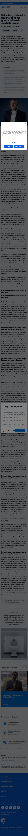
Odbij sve (8, 146)
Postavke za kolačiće (13, 142)
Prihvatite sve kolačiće (19, 146)
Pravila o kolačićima (9, 139)
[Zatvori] (25, 123)
